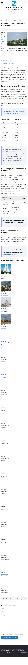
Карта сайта (24, 652)
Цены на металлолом (9, 58)
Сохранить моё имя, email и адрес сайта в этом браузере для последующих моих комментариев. (14, 633)
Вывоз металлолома (8, 63)
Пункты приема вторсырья (8, 19)
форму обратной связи (9, 254)
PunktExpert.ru (14, 7)
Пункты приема (7, 60)
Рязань (5, 224)
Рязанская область (16, 20)
